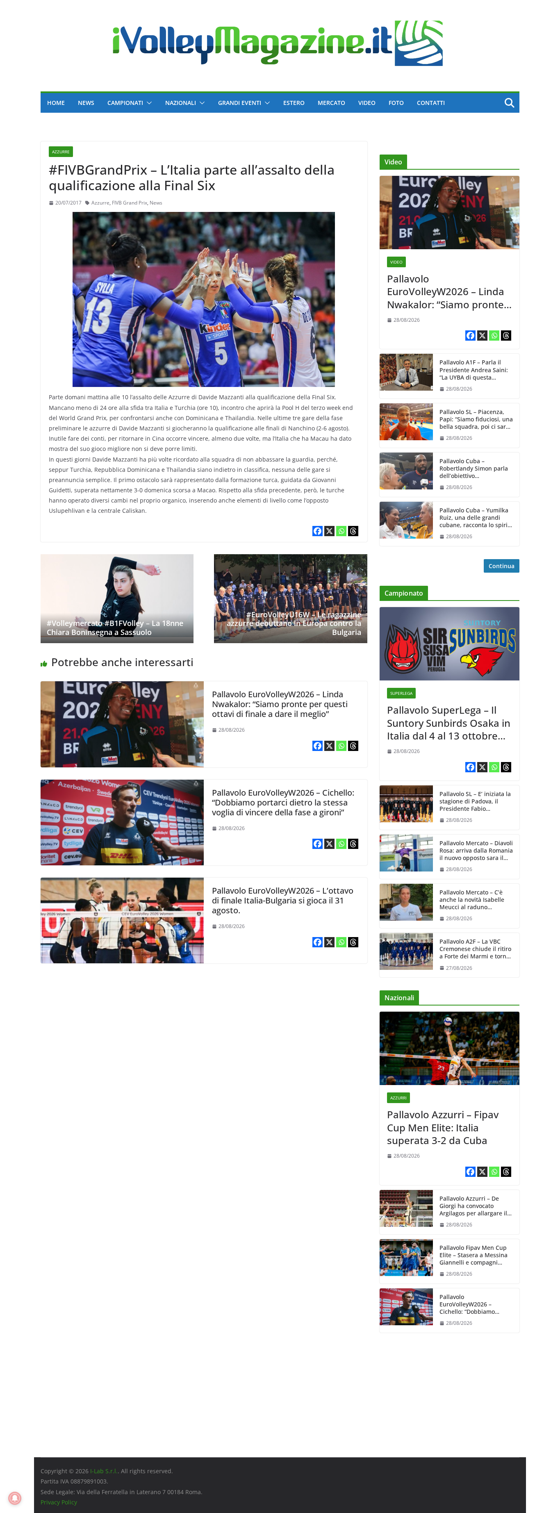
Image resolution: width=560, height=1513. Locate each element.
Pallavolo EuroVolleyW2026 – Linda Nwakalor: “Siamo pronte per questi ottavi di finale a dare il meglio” (280, 704)
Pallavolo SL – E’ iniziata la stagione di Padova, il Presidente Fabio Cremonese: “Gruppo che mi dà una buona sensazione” (475, 801)
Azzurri (398, 1098)
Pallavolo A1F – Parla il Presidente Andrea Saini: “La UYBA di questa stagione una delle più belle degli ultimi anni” (473, 370)
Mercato (331, 103)
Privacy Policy (59, 1502)
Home (56, 103)
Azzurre (61, 152)
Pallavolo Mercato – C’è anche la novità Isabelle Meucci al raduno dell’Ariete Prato (471, 900)
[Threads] (353, 531)
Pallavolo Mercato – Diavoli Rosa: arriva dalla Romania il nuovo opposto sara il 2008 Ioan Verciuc (476, 851)
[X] (329, 531)
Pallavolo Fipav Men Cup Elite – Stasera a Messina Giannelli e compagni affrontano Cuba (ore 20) (473, 1255)
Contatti (431, 103)
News (86, 103)
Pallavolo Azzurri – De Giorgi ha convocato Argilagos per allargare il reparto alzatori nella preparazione (473, 1206)
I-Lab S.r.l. (104, 1471)
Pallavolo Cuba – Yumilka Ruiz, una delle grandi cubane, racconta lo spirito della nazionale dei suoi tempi (476, 518)
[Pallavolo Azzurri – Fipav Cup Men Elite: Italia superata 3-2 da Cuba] (449, 1048)
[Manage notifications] (14, 1498)
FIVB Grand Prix (129, 202)
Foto (396, 103)
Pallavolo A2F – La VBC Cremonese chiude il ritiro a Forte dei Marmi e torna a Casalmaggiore (475, 949)
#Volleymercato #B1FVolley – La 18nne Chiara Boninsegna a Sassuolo (115, 627)
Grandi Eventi (239, 103)
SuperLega (401, 693)
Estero (294, 103)
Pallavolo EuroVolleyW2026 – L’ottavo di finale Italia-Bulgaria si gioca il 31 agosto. (282, 900)
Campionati (125, 103)
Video (367, 103)
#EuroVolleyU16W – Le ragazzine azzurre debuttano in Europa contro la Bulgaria (294, 623)
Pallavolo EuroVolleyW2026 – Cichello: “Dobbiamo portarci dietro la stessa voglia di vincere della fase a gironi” (283, 802)
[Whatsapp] (341, 531)
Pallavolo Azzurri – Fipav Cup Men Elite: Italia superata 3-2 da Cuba (443, 1127)
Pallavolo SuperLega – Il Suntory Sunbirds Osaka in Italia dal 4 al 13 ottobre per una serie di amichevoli (448, 722)
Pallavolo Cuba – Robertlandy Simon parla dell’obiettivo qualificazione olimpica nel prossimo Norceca (473, 468)
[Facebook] (317, 531)
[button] (147, 103)
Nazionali (180, 103)
